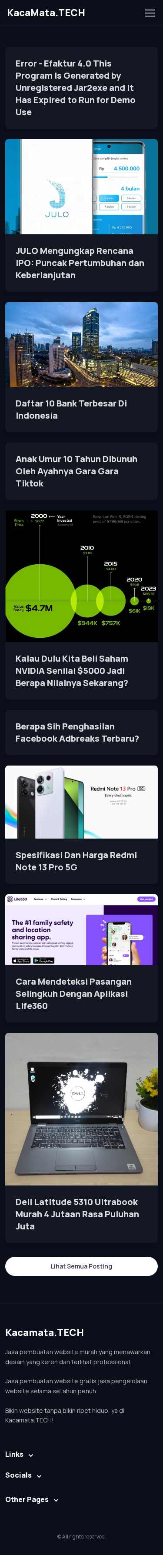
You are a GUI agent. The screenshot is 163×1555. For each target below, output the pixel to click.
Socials (18, 1475)
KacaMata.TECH (46, 12)
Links (14, 1454)
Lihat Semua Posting (81, 1266)
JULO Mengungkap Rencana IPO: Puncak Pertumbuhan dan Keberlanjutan (80, 263)
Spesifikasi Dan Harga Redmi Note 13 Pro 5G (76, 861)
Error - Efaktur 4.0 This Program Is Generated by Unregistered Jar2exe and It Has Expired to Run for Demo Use (76, 87)
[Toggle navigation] (149, 13)
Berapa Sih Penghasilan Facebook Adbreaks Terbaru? (77, 732)
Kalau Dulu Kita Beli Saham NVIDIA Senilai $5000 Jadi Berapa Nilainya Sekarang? (72, 671)
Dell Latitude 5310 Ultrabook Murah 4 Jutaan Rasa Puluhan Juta (77, 1214)
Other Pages (27, 1499)
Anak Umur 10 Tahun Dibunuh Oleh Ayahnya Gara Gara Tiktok (76, 471)
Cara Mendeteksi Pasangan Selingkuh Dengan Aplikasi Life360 (74, 994)
